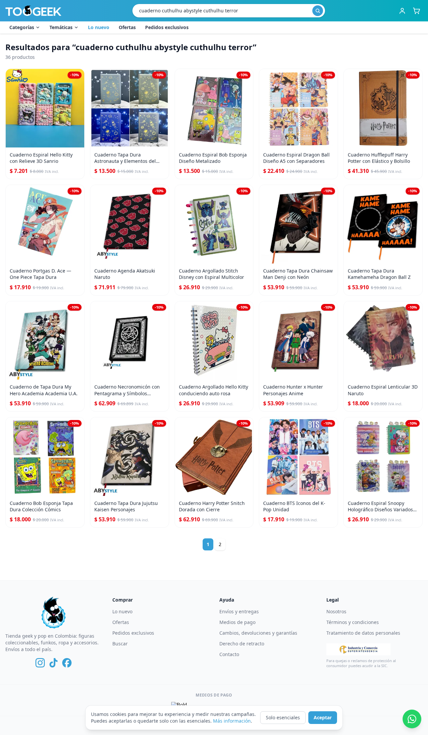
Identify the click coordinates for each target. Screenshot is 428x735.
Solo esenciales (283, 717)
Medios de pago (237, 622)
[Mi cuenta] (402, 10)
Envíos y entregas (239, 611)
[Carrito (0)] (416, 10)
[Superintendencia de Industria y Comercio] (358, 649)
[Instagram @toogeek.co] (40, 662)
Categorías (21, 27)
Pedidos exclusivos (167, 27)
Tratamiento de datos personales (363, 633)
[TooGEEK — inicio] (33, 10)
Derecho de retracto (241, 643)
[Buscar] (317, 10)
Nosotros (336, 611)
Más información (232, 721)
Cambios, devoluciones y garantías (258, 633)
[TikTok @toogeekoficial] (53, 662)
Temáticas (61, 27)
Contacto (229, 654)
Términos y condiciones (352, 622)
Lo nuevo (98, 27)
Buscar (120, 643)
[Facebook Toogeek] (67, 662)
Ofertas (127, 27)
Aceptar (323, 717)
